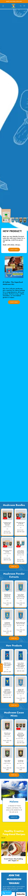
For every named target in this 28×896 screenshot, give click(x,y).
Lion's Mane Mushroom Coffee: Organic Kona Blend (21, 665)
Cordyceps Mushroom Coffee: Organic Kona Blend (7, 691)
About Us (14, 817)
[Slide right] (17, 866)
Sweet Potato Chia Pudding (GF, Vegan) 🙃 (13, 860)
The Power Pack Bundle (7, 551)
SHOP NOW (14, 249)
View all (14, 566)
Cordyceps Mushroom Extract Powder (7, 624)
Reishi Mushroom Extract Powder (20, 623)
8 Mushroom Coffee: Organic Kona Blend (7, 664)
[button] (3, 6)
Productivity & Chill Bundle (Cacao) (7, 524)
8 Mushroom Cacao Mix (7, 733)
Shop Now (14, 302)
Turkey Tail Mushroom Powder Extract (21, 690)
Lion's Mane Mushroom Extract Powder (21, 595)
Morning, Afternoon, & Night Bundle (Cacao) (20, 734)
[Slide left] (10, 866)
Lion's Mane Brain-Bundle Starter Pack (20, 552)
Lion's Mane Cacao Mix (7, 761)
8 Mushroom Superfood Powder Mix (7, 595)
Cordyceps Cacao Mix (20, 761)
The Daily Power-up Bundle (20, 523)
